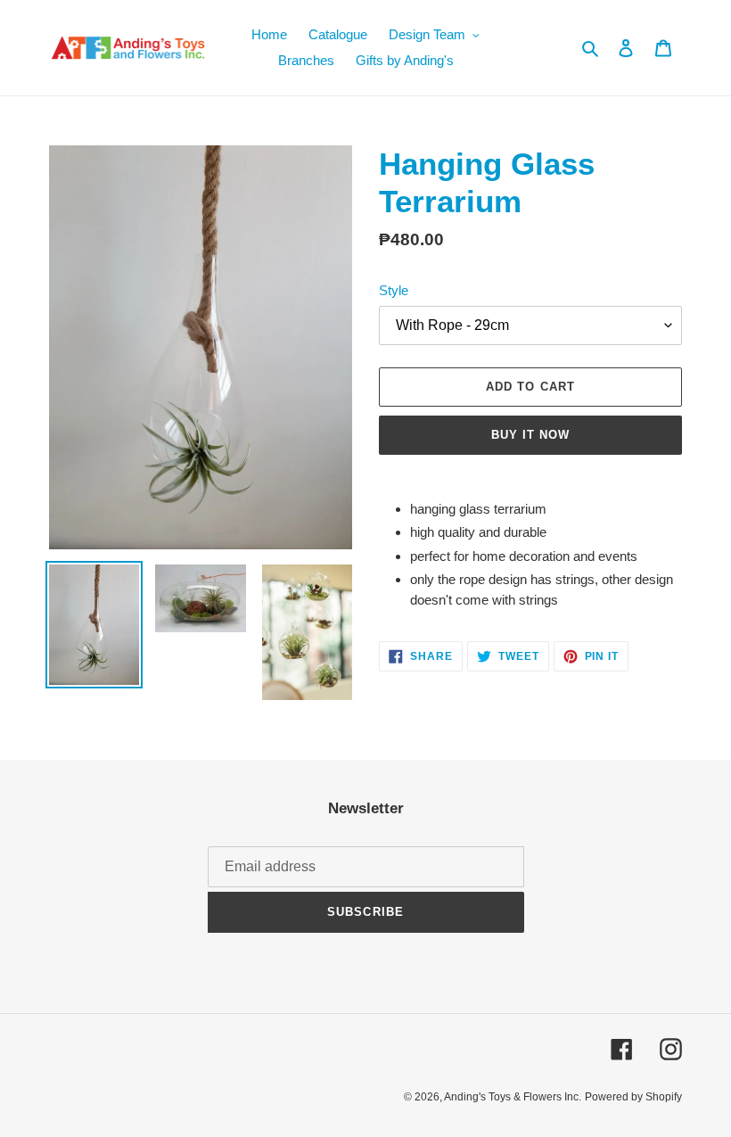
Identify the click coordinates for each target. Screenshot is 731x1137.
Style (393, 290)
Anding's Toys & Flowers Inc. (512, 1097)
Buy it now (530, 434)
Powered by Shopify (633, 1097)
